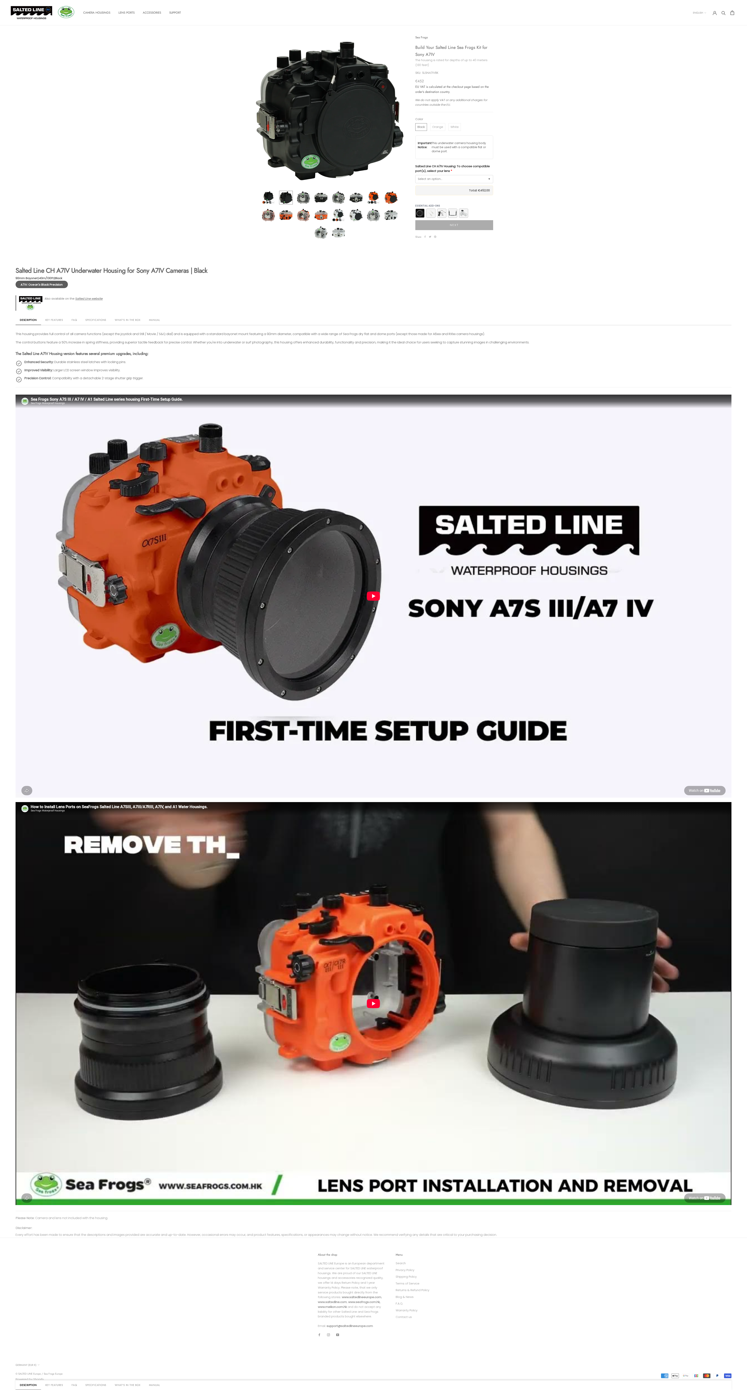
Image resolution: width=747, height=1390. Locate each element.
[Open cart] (732, 13)
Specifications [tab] (95, 320)
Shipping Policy (406, 1277)
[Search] (724, 13)
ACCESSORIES (152, 13)
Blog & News (405, 1297)
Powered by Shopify (30, 1379)
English (698, 13)
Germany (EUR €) (26, 1365)
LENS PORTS (126, 13)
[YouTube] (337, 1334)
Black (421, 127)
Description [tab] (28, 320)
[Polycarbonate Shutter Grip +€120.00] (441, 213)
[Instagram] (328, 1334)
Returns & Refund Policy (412, 1290)
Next (454, 225)
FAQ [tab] (74, 320)
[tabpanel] (373, 765)
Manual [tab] (154, 320)
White (455, 127)
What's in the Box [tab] (127, 320)
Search (401, 1263)
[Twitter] (430, 237)
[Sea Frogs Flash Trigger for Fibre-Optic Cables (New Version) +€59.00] (463, 213)
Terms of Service (407, 1283)
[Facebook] (425, 237)
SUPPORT (175, 13)
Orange (437, 127)
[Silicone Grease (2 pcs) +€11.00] (431, 213)
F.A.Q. (399, 1303)
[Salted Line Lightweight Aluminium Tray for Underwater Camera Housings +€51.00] (452, 213)
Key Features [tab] (54, 320)
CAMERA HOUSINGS (96, 13)
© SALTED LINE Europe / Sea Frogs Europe (39, 1374)
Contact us (404, 1317)
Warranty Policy (406, 1310)
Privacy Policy (405, 1270)
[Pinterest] (435, 237)
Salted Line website (89, 298)
